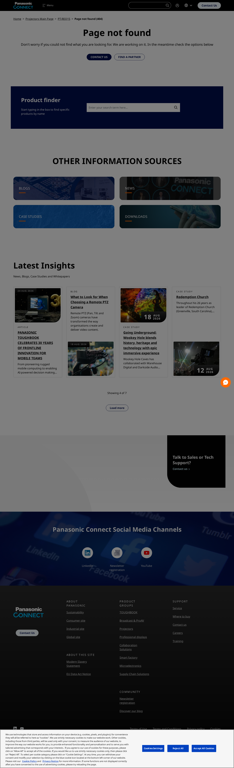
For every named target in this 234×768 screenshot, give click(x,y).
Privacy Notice (50, 761)
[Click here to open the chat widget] (225, 382)
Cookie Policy (29, 761)
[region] (117, 748)
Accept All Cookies (204, 748)
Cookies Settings (153, 748)
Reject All (178, 748)
